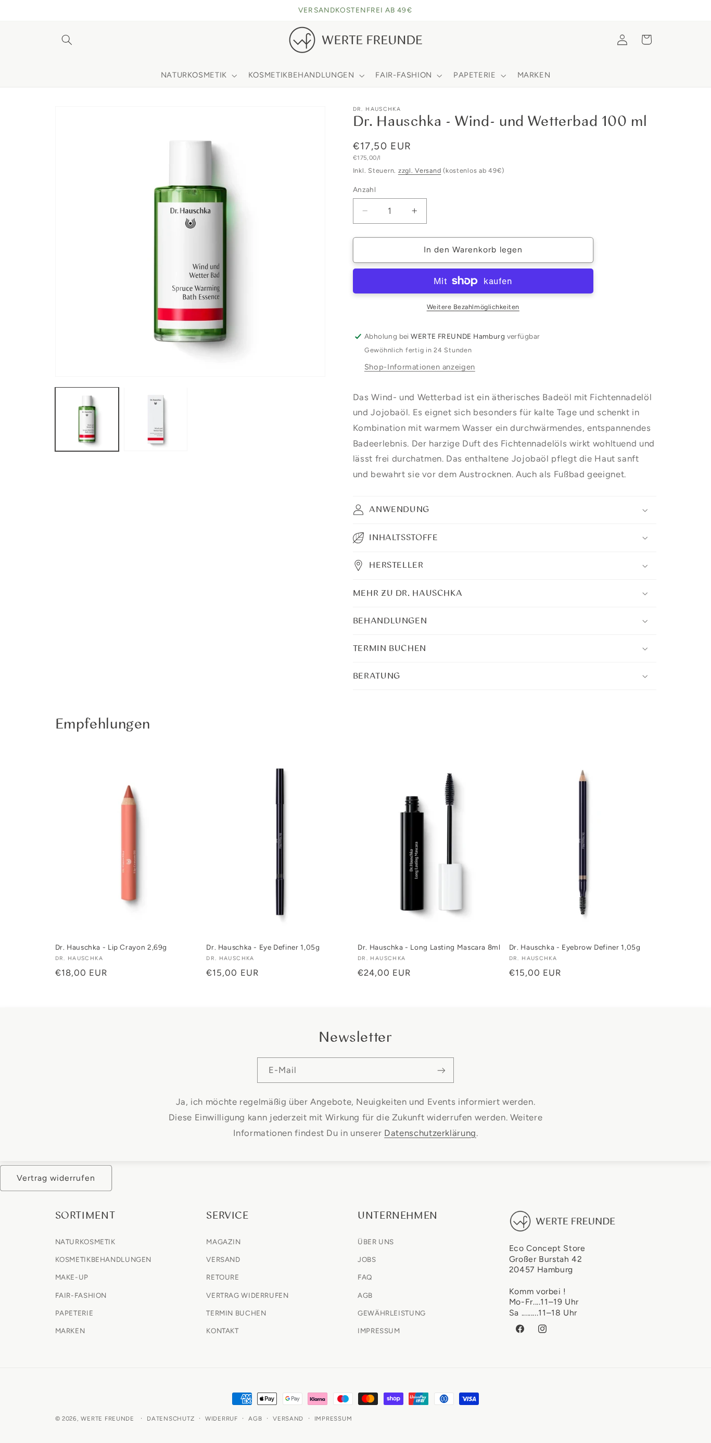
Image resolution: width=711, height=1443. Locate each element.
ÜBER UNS (376, 1241)
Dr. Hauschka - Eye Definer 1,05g (263, 947)
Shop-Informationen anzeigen (419, 367)
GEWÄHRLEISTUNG (392, 1312)
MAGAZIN (223, 1241)
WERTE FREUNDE (107, 1418)
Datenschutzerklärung (430, 1132)
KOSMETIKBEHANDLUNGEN (103, 1259)
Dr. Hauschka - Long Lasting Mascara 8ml (429, 947)
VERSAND (223, 1259)
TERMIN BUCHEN (236, 1312)
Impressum (333, 1418)
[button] (67, 40)
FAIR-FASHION (81, 1295)
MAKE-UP (71, 1277)
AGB (365, 1295)
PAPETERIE (74, 1312)
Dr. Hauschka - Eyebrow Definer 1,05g (575, 947)
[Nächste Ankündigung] (652, 10)
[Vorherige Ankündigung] (58, 10)
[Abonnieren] (441, 1070)
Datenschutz (170, 1418)
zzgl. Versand (419, 170)
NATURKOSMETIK (85, 1241)
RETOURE (222, 1277)
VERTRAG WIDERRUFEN (247, 1295)
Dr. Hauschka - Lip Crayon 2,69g (111, 947)
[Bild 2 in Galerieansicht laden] (155, 419)
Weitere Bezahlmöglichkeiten (473, 307)
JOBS (367, 1259)
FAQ (365, 1277)
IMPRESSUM (379, 1330)
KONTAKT (222, 1330)
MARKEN (70, 1330)
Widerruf (221, 1418)
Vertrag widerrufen (56, 1178)
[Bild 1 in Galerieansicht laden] (87, 419)
